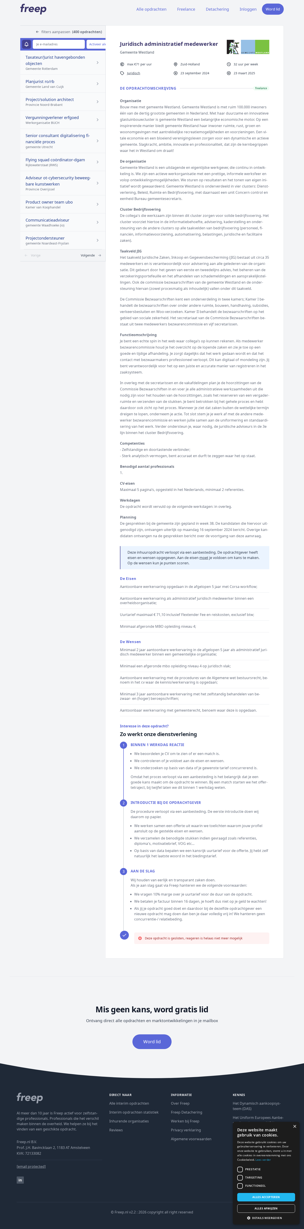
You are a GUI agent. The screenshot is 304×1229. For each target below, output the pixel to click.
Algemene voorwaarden (191, 1138)
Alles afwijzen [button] (266, 1208)
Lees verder (263, 1160)
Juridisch (133, 73)
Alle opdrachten (151, 9)
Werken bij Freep (185, 1121)
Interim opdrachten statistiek (134, 1112)
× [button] (294, 1126)
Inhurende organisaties (129, 1121)
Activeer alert (99, 44)
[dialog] (266, 1173)
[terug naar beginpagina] (59, 1098)
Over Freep (180, 1103)
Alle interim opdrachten (129, 1103)
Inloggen (248, 9)
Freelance (186, 9)
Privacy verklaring (186, 1130)
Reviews (116, 1130)
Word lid (273, 9)
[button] (266, 1218)
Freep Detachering (186, 1112)
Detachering (217, 9)
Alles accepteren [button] (266, 1197)
